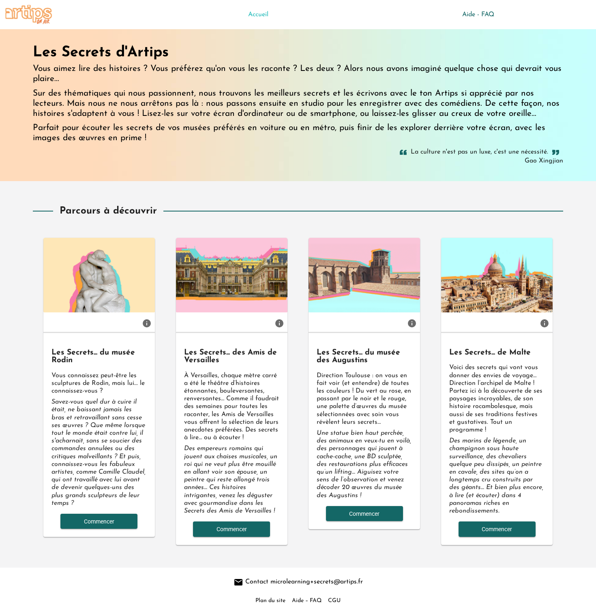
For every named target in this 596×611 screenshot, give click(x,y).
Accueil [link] (258, 14)
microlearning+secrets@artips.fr (316, 582)
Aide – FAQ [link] (307, 601)
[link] (147, 323)
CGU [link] (334, 601)
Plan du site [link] (270, 601)
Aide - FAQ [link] (478, 14)
